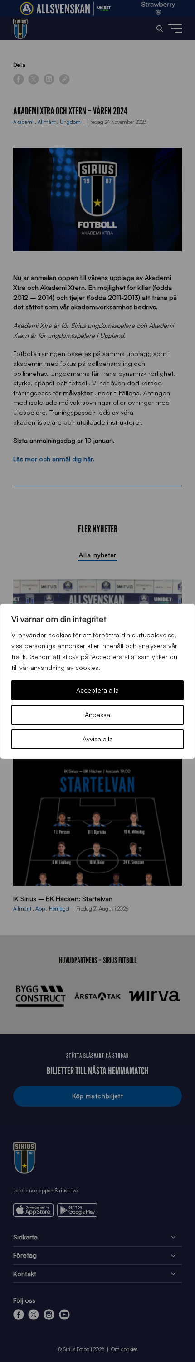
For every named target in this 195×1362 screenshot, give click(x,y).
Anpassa (97, 714)
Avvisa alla (98, 739)
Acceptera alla (97, 690)
